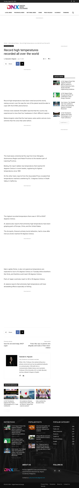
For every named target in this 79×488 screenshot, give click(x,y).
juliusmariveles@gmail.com (37, 478)
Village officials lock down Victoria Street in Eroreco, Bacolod (43, 437)
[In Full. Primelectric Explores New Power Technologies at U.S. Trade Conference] (11, 394)
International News (13, 43)
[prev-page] (5, 410)
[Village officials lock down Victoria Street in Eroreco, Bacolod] (32, 437)
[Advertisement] (52, 7)
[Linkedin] (23, 375)
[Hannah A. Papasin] (11, 366)
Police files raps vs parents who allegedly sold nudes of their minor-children (39, 346)
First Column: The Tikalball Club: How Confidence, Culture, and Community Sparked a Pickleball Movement (68, 105)
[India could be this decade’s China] (43, 394)
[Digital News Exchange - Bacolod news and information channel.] (17, 7)
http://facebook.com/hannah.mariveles (29, 359)
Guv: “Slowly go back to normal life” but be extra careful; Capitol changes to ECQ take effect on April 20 (43, 447)
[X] (74, 1)
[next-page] (8, 410)
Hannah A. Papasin (10, 59)
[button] (73, 12)
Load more (64, 122)
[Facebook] (71, 1)
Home (5, 43)
